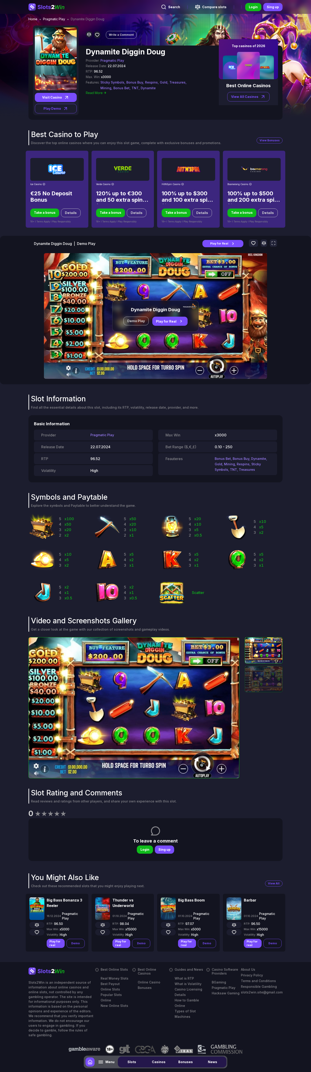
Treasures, (177, 82)
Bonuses (185, 1062)
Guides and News (189, 969)
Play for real (55, 943)
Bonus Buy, (135, 82)
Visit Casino (52, 97)
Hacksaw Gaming (226, 993)
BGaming (219, 982)
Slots (131, 1062)
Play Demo (52, 108)
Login (253, 7)
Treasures (247, 469)
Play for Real (219, 243)
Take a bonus (45, 212)
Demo (75, 943)
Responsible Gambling (259, 986)
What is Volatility (188, 984)
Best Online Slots (114, 969)
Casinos (159, 1062)
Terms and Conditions (258, 981)
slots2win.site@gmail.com (262, 992)
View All (274, 883)
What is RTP (184, 978)
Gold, (164, 82)
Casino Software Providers (225, 971)
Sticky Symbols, (112, 82)
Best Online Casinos (147, 971)
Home (32, 19)
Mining (229, 464)
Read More (94, 93)
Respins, (152, 82)
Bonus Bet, (121, 88)
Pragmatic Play (54, 19)
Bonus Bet (223, 459)
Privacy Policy (252, 975)
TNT (233, 469)
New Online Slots (114, 1006)
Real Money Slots (114, 978)
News (212, 1062)
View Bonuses (270, 140)
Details (71, 213)
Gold (218, 464)
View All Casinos (244, 97)
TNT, (136, 88)
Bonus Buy (241, 459)
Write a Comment (121, 34)
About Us (248, 969)
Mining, (106, 88)
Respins (243, 464)
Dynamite (148, 88)
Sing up (273, 7)
